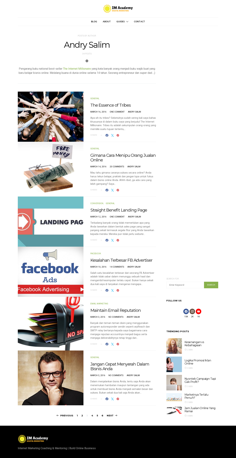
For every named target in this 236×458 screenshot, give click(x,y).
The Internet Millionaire (77, 68)
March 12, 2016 (98, 217)
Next (110, 415)
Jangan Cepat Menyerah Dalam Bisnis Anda (119, 366)
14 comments (117, 267)
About (107, 21)
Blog (94, 21)
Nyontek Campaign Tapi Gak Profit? (200, 380)
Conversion (96, 203)
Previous (66, 415)
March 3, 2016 (97, 317)
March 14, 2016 (98, 166)
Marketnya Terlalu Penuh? (197, 396)
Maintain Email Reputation (115, 310)
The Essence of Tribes (110, 105)
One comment (117, 112)
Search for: (172, 279)
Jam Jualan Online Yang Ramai (200, 409)
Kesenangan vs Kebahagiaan (194, 343)
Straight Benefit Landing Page (118, 210)
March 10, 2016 (98, 267)
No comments (115, 317)
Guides (120, 21)
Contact (139, 21)
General (94, 98)
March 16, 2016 (98, 112)
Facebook (95, 253)
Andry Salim (134, 112)
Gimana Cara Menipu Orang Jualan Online (123, 157)
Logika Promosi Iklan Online (198, 362)
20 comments (117, 166)
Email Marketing (99, 303)
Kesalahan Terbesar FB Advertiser (121, 260)
